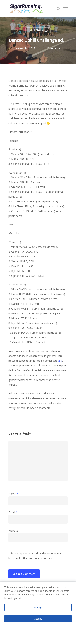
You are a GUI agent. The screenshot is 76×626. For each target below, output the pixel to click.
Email (12, 512)
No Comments (51, 48)
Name (13, 494)
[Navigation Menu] (65, 9)
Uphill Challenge (37, 30)
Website (13, 530)
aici (60, 360)
